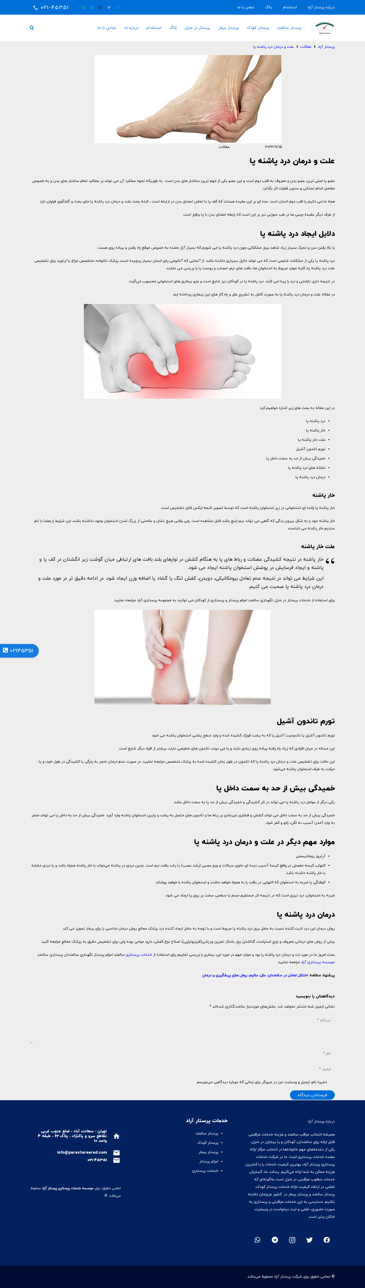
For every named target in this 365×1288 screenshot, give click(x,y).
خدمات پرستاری (139, 954)
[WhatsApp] (83, 7)
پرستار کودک (207, 1142)
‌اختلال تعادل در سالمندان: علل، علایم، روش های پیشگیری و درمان (255, 975)
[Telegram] (92, 7)
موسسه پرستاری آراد (318, 962)
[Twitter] (109, 7)
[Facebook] (117, 7)
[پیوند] (325, 28)
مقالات (224, 147)
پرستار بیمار (208, 1152)
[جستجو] (32, 28)
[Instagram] (100, 7)
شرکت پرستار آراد (288, 1276)
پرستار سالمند (207, 1133)
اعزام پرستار (208, 1161)
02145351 (20, 651)
